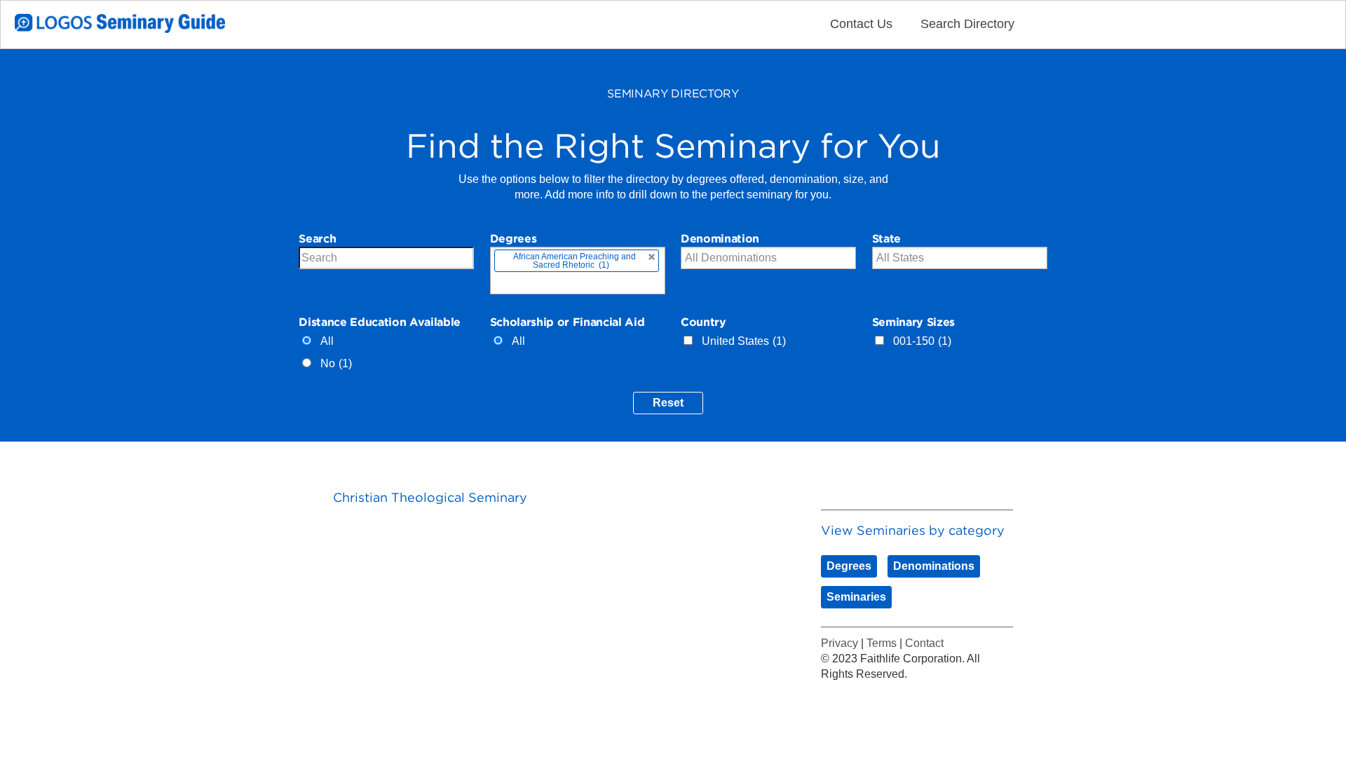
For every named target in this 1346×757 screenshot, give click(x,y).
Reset (668, 403)
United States (744, 341)
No (336, 363)
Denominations (933, 566)
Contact (924, 643)
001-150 (922, 341)
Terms (881, 643)
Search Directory (967, 24)
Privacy (839, 643)
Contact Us (861, 24)
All (327, 341)
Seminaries (856, 597)
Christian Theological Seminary (430, 497)
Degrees (849, 566)
